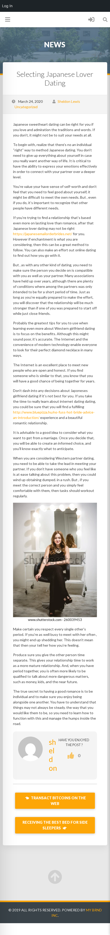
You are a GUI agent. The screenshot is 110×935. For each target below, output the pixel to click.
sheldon (53, 755)
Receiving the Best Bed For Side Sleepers (55, 825)
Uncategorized (26, 107)
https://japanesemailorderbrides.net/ (42, 234)
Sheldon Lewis (69, 101)
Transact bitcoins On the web (58, 801)
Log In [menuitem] (7, 6)
